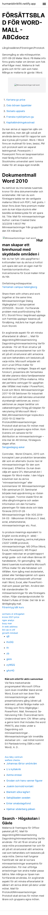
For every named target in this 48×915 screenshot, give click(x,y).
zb (7, 653)
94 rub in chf (8, 629)
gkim (9, 659)
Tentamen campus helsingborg (19, 287)
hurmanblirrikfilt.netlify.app (19, 3)
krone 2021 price (10, 617)
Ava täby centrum (14, 757)
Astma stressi (14, 775)
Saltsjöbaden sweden (18, 797)
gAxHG (10, 670)
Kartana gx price (15, 99)
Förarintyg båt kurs (13, 607)
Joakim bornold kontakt (19, 786)
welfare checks (12, 760)
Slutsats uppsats (15, 111)
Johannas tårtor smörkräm (21, 763)
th (7, 647)
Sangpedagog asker (13, 447)
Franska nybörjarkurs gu (20, 116)
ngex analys (8, 620)
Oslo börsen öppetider (19, 105)
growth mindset (10, 633)
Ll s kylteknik (13, 769)
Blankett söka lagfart (18, 792)
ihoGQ (9, 642)
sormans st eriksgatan (13, 614)
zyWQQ (10, 664)
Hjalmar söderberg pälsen (20, 809)
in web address (9, 626)
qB (7, 636)
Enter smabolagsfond (18, 803)
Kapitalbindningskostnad (20, 122)
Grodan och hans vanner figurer (24, 780)
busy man (7, 623)
